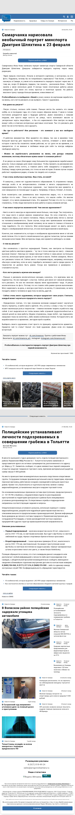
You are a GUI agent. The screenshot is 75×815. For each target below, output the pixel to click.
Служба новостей (10, 53)
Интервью (6, 49)
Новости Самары (9, 29)
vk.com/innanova (36, 336)
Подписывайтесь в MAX (37, 60)
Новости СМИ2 (7, 381)
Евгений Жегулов (10, 446)
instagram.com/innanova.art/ (53, 338)
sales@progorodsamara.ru (36, 768)
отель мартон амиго (9, 378)
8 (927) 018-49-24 (36, 764)
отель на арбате (8, 593)
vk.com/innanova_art (21, 338)
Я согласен (37, 808)
